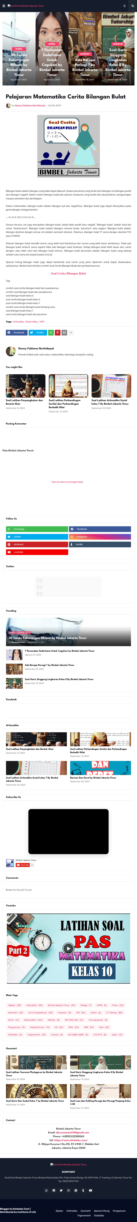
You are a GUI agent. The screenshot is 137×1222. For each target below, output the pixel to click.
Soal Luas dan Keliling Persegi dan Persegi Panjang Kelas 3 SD (100, 1102)
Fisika (117, 1005)
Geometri (15, 1012)
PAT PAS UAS (74, 1020)
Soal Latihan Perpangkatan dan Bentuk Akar (30, 749)
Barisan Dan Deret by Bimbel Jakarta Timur (93, 778)
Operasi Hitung (101, 1211)
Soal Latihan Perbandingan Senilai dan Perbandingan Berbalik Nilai (98, 751)
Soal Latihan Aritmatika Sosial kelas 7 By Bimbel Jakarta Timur (32, 779)
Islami (96, 1012)
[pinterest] (76, 1190)
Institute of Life (26, 1212)
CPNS (102, 1005)
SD (59, 1027)
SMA (73, 1027)
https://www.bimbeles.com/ (71, 1140)
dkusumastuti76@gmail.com (72, 1133)
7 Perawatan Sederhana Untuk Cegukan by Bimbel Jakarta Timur (52, 62)
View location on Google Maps (67, 482)
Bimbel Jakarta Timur (61, 1005)
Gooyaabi (111, 1204)
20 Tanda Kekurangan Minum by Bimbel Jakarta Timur (19, 65)
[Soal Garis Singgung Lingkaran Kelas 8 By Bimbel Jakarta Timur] (14, 683)
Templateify (83, 1204)
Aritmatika (34, 1005)
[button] (4, 6)
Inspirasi (64, 1012)
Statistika (15, 1034)
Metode (53, 1020)
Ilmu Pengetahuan (40, 1012)
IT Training (114, 1012)
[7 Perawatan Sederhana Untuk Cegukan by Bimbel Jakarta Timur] (14, 654)
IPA (80, 1012)
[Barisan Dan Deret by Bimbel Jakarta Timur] (100, 768)
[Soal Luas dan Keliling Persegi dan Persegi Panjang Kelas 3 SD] (100, 1091)
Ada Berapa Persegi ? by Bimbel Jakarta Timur (85, 67)
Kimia (13, 1020)
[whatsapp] (46, 1190)
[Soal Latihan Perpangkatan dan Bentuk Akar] (25, 386)
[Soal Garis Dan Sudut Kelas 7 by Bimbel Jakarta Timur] (36, 1091)
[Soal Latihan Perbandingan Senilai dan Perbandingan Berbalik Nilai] (68, 386)
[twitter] (61, 1190)
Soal (104, 1027)
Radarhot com (39, 1027)
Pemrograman (98, 1020)
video (117, 1034)
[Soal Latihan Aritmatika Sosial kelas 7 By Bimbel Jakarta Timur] (111, 386)
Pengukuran (16, 1027)
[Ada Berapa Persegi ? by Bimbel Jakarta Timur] (85, 48)
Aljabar (14, 1005)
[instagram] (68, 1190)
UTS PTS (99, 1034)
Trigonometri (36, 1034)
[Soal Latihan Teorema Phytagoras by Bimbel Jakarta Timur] (36, 1062)
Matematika (33, 1020)
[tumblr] (83, 1190)
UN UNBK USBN (78, 1034)
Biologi (86, 1005)
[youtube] (90, 1190)
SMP (89, 1027)
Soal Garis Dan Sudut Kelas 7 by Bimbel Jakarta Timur (35, 1101)
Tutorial (57, 1034)
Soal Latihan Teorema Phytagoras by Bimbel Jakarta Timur (34, 1074)
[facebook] (54, 1190)
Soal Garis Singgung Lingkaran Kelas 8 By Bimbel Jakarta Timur (118, 62)
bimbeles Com (21, 1208)
